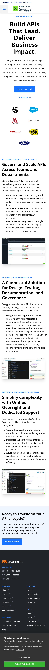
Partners (5, 606)
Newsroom (6, 602)
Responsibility (8, 610)
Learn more (20, 649)
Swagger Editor (33, 594)
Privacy (29, 613)
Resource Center (9, 625)
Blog (4, 629)
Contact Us (6, 598)
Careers (5, 594)
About (4, 590)
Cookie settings (25, 657)
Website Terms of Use (36, 625)
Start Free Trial (24, 89)
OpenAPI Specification (11, 621)
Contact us (23, 97)
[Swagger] (26, 9)
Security (30, 617)
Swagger (30, 590)
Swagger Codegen (34, 598)
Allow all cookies (24, 664)
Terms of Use (32, 621)
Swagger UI (31, 602)
